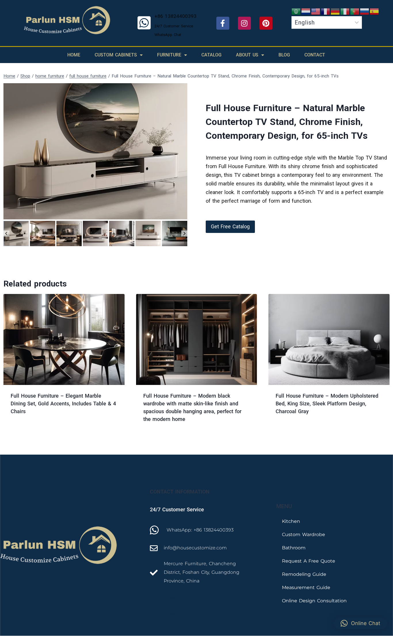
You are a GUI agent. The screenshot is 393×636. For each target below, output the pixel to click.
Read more (24, 429)
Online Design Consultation (314, 600)
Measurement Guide (306, 587)
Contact (314, 55)
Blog (284, 55)
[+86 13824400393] (144, 23)
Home (73, 55)
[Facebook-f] (222, 23)
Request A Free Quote (308, 561)
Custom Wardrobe (303, 534)
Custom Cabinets (116, 55)
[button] (16, 233)
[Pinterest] (266, 23)
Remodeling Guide (304, 574)
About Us (247, 55)
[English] (316, 11)
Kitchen (291, 521)
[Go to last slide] (6, 234)
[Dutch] (306, 11)
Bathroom (294, 547)
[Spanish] (374, 11)
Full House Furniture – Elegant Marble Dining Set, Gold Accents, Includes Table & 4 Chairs (63, 403)
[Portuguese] (355, 11)
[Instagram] (244, 23)
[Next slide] (184, 234)
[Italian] (345, 11)
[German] (335, 11)
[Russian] (365, 11)
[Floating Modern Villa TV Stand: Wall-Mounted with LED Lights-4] (95, 151)
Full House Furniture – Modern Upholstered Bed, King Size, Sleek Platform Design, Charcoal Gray (327, 403)
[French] (326, 11)
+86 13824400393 (175, 16)
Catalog (211, 55)
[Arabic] (296, 11)
